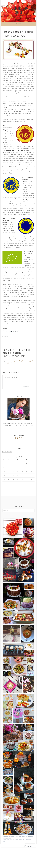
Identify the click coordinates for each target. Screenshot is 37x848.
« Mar (3, 488)
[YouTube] (21, 438)
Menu (19, 24)
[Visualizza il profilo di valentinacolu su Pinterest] (19, 438)
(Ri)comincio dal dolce (18, 10)
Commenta (26, 386)
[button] (12, 528)
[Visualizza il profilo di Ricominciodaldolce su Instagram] (17, 438)
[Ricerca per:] (18, 510)
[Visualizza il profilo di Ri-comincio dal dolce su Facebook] (15, 438)
